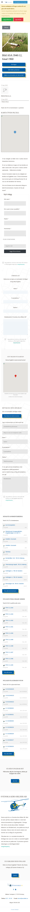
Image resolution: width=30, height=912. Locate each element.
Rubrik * (6, 219)
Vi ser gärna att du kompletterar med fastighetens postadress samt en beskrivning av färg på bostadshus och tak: (14, 470)
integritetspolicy (21, 264)
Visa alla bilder (8, 754)
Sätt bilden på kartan (14, 70)
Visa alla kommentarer (10, 591)
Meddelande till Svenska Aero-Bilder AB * (15, 317)
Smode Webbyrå (14, 909)
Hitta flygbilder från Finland (20, 2)
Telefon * (15, 307)
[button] (15, 132)
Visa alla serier (8, 672)
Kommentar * (7, 228)
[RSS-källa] (15, 155)
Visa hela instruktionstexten (11, 416)
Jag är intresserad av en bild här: (13, 422)
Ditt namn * (7, 199)
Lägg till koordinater (15, 251)
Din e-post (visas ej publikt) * (12, 209)
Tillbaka (6, 27)
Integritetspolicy (5, 846)
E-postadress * (16, 298)
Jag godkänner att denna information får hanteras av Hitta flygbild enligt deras (16, 263)
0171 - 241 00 (9, 898)
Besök (15, 875)
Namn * (16, 288)
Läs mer (15, 781)
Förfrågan (14, 64)
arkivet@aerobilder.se (23, 898)
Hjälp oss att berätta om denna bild (14, 75)
